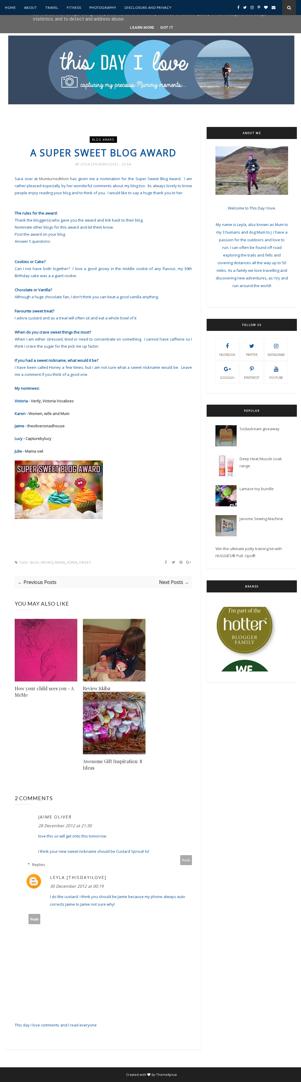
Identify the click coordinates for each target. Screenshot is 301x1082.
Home (10, 7)
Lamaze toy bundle (257, 488)
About (30, 7)
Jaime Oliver (55, 817)
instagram (276, 355)
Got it (166, 27)
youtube (276, 378)
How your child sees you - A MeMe (44, 691)
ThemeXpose (166, 1074)
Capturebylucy (38, 438)
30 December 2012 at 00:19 (76, 886)
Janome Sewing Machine (261, 518)
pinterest (251, 378)
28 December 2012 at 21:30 (65, 825)
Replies (38, 864)
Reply (186, 860)
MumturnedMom (54, 178)
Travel (51, 7)
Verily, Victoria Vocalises (52, 400)
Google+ (227, 378)
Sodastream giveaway (260, 428)
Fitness (74, 7)
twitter (251, 355)
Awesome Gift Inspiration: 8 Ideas (112, 764)
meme (60, 562)
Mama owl (34, 451)
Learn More (142, 27)
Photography (102, 7)
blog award (103, 140)
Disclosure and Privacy (148, 7)
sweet (85, 562)
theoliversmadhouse (45, 425)
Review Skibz (96, 688)
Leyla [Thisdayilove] (100, 164)
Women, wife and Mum (49, 413)
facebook (227, 355)
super (72, 562)
